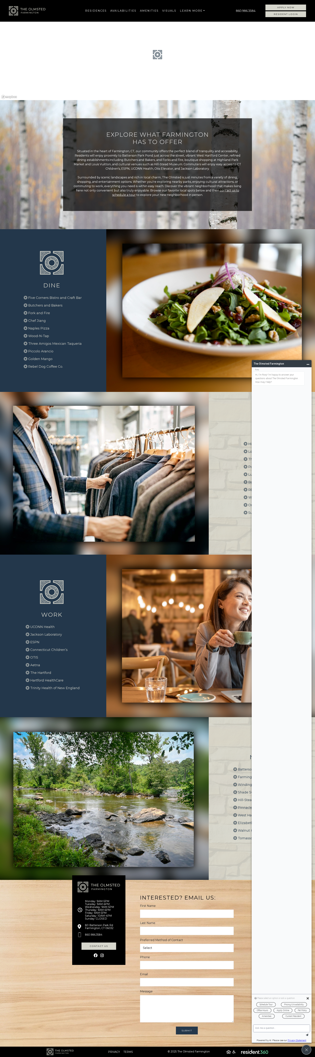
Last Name (147, 923)
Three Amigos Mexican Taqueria (55, 344)
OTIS (34, 657)
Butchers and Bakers (45, 305)
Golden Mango (40, 359)
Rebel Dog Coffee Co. (45, 367)
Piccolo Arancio (40, 351)
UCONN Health (42, 627)
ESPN (34, 642)
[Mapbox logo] (9, 97)
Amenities (149, 10)
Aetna (35, 665)
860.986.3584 (245, 11)
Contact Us (99, 946)
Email (144, 974)
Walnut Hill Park (251, 831)
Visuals (169, 10)
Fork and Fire (39, 313)
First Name (148, 906)
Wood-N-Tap (38, 336)
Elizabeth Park (250, 823)
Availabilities (123, 10)
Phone (145, 957)
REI (251, 490)
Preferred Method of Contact (161, 940)
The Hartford (40, 673)
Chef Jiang (37, 321)
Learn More (191, 10)
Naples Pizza (38, 328)
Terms (128, 1052)
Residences (96, 10)
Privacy (114, 1052)
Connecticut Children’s (49, 650)
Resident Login (286, 14)
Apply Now (285, 7)
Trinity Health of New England (55, 688)
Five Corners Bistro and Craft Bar (55, 298)
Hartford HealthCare (46, 680)
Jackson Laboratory (46, 635)
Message (146, 991)
